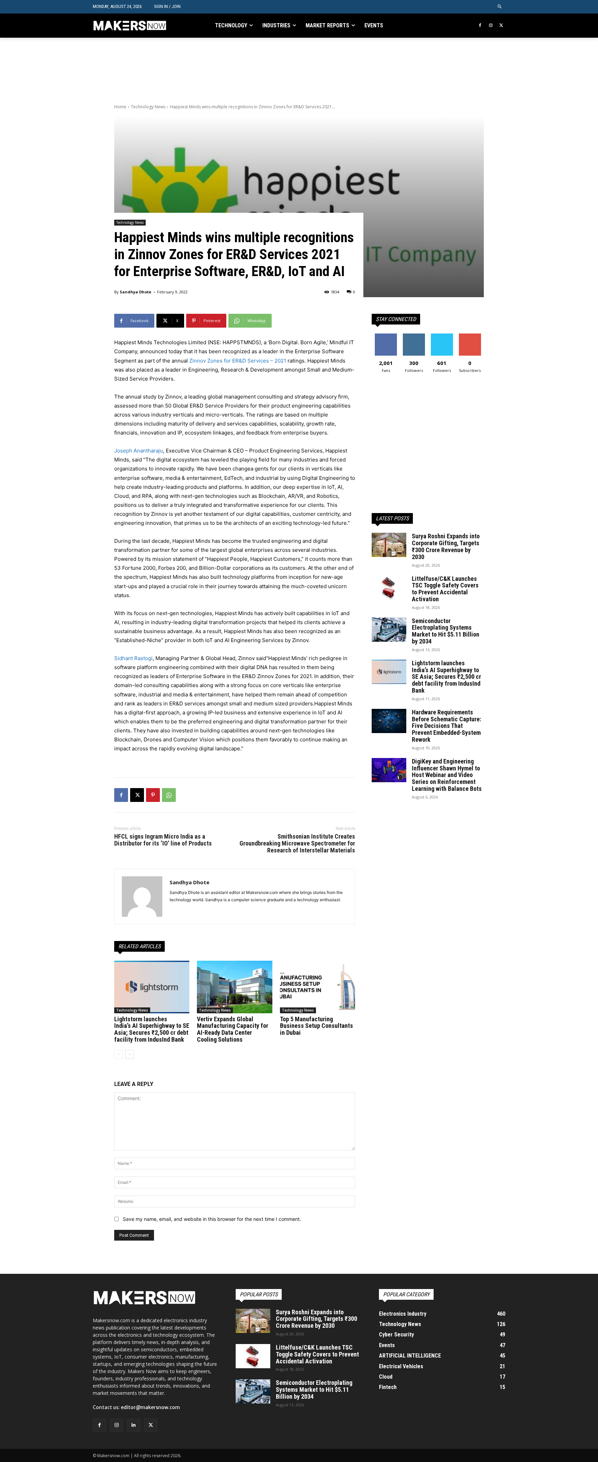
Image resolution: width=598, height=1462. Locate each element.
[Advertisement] (240, 69)
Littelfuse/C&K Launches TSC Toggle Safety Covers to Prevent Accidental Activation (445, 589)
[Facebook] (480, 26)
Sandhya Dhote (135, 291)
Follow (414, 336)
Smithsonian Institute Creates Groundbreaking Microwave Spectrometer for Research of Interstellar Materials (297, 843)
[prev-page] (118, 1054)
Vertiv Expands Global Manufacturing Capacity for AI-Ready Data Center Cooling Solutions (232, 1029)
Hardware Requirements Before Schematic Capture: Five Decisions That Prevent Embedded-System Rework (446, 726)
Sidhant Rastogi (133, 658)
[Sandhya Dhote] (142, 896)
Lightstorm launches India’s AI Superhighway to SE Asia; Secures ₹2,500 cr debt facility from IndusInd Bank (151, 1029)
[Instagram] (491, 26)
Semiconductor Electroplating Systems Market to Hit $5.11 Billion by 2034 (445, 631)
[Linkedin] (133, 1425)
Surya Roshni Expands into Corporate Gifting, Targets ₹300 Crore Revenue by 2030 (446, 546)
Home (120, 107)
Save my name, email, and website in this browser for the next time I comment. (212, 1219)
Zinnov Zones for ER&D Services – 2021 (237, 360)
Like (386, 336)
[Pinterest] (153, 795)
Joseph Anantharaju (138, 450)
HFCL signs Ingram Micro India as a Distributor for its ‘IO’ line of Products (163, 840)
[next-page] (129, 1054)
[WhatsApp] (169, 795)
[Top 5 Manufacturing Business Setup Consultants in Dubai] (317, 987)
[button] (500, 6)
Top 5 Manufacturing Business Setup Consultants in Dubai (316, 1025)
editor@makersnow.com (150, 1407)
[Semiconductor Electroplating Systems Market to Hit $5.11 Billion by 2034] (389, 630)
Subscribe (470, 336)
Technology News (148, 107)
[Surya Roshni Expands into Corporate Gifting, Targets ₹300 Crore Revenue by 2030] (389, 545)
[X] (501, 26)
